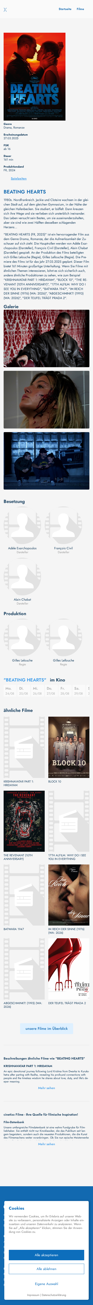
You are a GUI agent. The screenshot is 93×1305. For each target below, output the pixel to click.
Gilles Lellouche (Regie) (58, 257)
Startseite (65, 9)
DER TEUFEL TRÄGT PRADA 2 (67, 1003)
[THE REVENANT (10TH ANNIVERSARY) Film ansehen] (24, 821)
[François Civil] (63, 525)
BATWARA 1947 (14, 929)
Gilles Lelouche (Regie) (25, 257)
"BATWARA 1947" (55, 289)
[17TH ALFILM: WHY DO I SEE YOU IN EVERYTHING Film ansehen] (68, 821)
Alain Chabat (22, 599)
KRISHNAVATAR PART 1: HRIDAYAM (19, 783)
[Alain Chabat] (22, 576)
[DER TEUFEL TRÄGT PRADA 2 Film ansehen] (68, 968)
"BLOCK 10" (64, 279)
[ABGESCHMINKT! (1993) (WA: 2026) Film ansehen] (24, 968)
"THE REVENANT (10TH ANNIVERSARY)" (45, 282)
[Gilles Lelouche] (22, 637)
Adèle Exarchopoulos (22, 548)
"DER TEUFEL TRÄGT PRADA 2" (44, 298)
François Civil (63, 548)
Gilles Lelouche (22, 660)
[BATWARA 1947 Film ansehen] (24, 895)
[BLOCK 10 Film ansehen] (68, 747)
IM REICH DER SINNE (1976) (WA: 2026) (66, 931)
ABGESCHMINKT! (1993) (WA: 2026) (23, 1005)
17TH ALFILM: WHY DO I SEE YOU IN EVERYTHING (67, 857)
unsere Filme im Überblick (47, 1028)
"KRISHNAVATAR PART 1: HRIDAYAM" (29, 279)
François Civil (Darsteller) (52, 248)
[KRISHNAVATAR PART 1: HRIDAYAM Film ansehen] (24, 747)
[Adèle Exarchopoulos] (22, 525)
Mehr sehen (46, 1088)
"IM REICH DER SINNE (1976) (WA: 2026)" (43, 291)
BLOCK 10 (54, 781)
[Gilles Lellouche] (63, 637)
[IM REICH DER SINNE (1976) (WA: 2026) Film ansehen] (68, 895)
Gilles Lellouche (63, 660)
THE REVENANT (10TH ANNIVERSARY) (18, 857)
